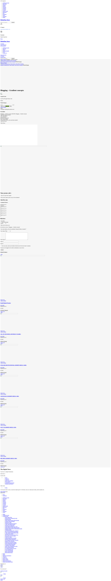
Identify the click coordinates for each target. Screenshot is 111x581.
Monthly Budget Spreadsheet (10, 539)
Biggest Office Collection (9, 541)
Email (1, 243)
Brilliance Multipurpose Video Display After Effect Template (11, 65)
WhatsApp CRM (8, 522)
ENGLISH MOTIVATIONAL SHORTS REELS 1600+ (13, 365)
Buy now (7, 106)
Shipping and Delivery (9, 483)
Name (1, 241)
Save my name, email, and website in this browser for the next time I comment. (16, 245)
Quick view (2, 299)
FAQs (6, 477)
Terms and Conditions (9, 480)
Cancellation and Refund (9, 482)
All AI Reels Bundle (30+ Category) (11, 530)
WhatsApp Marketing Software (11, 523)
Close (1, 564)
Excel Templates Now (9, 549)
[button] (2, 311)
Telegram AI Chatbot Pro (9, 525)
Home (1, 59)
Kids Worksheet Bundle (9, 547)
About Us (7, 478)
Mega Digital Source (9, 552)
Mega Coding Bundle (9, 551)
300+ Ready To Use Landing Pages (11, 534)
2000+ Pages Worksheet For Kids (11, 546)
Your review (3, 239)
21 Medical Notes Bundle (9, 545)
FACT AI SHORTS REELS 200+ (8, 427)
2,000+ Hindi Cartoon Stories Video (11, 532)
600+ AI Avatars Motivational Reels (11, 531)
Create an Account (3, 570)
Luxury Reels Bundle (9, 550)
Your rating (2, 231)
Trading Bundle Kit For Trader (10, 538)
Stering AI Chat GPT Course (10, 535)
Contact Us (7, 479)
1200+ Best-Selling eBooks (10, 524)
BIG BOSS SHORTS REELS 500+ (8, 458)
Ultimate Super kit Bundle (10, 521)
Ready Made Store (8, 517)
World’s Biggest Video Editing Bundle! (12, 527)
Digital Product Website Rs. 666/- (11, 518)
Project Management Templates (11, 543)
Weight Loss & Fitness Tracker (10, 542)
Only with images (5, 222)
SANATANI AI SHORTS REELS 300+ (9, 396)
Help (10, 106)
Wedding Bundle (8, 529)
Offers (6, 487)
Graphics (4, 59)
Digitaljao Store (5, 20)
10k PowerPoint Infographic (10, 544)
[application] (40, 135)
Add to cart (3, 106)
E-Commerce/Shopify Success (10, 548)
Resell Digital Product (5, 303)
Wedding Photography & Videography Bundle (13, 528)
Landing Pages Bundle (9, 533)
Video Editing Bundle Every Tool (11, 526)
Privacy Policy (7, 481)
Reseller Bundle (8, 519)
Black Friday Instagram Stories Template (8, 61)
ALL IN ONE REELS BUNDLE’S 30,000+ (10, 334)
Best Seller (2, 305)
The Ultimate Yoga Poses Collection (11, 540)
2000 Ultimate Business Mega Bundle (12, 520)
